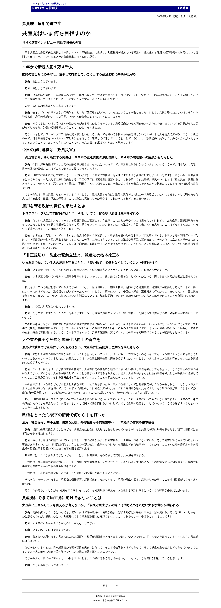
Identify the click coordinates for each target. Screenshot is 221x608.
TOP (35, 3)
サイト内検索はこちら (56, 3)
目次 (41, 3)
